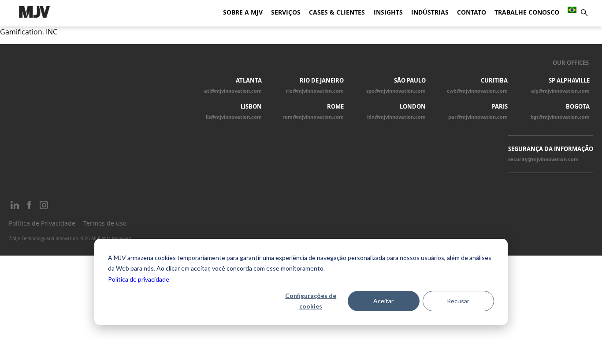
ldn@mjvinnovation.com (396, 117)
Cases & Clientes (337, 12)
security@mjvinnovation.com (543, 159)
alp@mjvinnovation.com (560, 90)
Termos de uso (104, 223)
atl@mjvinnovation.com (233, 90)
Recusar (458, 301)
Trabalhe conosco (526, 12)
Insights (388, 12)
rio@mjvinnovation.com (315, 90)
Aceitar (383, 301)
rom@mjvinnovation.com (313, 117)
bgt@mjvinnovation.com (560, 117)
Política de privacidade (138, 279)
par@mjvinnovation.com (478, 117)
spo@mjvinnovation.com (396, 90)
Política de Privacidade (42, 223)
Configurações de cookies (310, 301)
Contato (471, 12)
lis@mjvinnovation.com (234, 117)
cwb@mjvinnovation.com (477, 90)
